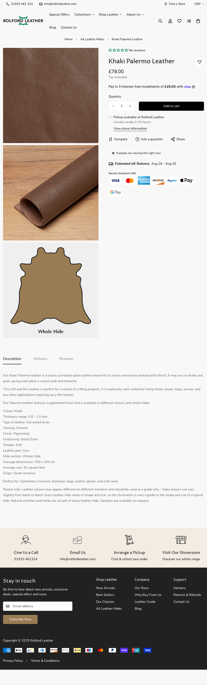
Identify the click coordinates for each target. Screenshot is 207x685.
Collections (82, 14)
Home (68, 39)
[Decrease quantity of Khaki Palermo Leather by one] (113, 106)
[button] (119, 50)
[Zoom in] (90, 56)
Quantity (115, 96)
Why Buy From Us (148, 595)
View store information (130, 128)
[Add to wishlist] (199, 61)
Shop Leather (108, 14)
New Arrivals (105, 588)
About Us (133, 14)
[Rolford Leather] (23, 21)
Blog (52, 27)
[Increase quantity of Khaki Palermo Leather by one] (130, 106)
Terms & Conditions (45, 661)
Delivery (179, 588)
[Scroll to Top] (199, 663)
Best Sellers (105, 595)
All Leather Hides (92, 39)
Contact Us (69, 27)
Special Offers (59, 14)
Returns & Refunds (187, 595)
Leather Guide (145, 602)
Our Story (142, 588)
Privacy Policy (13, 661)
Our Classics (105, 602)
